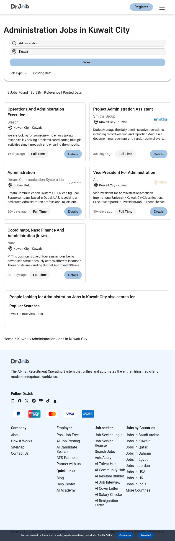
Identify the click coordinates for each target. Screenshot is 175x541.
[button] (125, 535)
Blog (60, 478)
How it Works (21, 441)
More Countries (138, 490)
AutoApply (103, 458)
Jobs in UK (134, 478)
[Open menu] (161, 7)
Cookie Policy (105, 535)
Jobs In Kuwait (138, 441)
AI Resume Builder (109, 476)
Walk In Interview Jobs (27, 314)
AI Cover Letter (106, 488)
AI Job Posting (68, 441)
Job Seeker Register (104, 443)
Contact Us (19, 453)
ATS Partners (67, 458)
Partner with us (69, 464)
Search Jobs (105, 451)
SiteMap (17, 447)
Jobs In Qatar (136, 447)
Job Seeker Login (109, 435)
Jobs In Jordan (138, 466)
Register (141, 7)
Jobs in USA (135, 472)
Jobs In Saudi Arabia (142, 435)
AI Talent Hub (105, 464)
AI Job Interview (107, 482)
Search (88, 62)
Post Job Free (68, 435)
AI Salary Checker (109, 494)
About (16, 435)
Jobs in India (136, 484)
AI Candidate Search (67, 449)
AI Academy (66, 490)
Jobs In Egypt (137, 459)
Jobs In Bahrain (138, 453)
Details (73, 154)
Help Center (66, 484)
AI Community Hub (110, 470)
